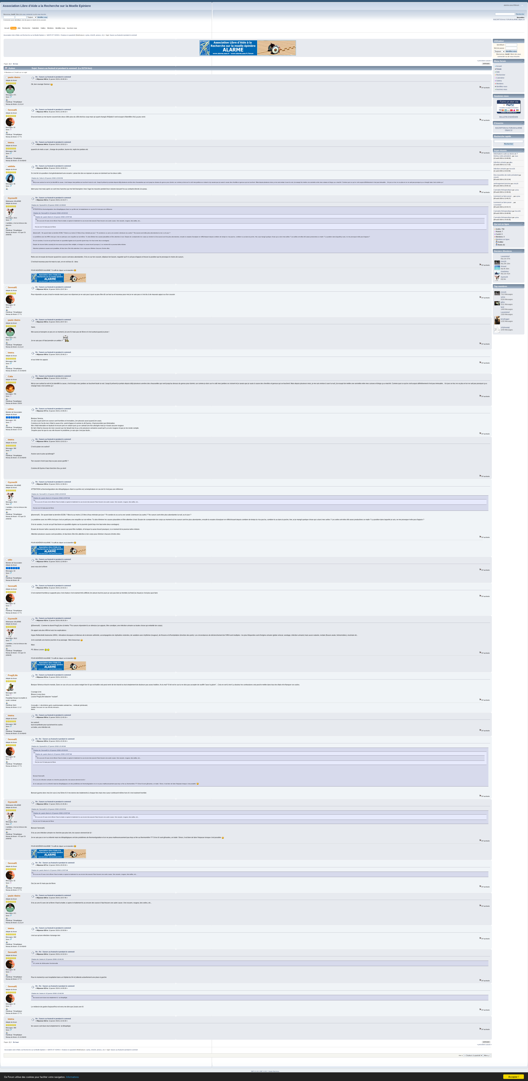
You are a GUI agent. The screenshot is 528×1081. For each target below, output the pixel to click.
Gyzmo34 (12, 198)
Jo (102, 35)
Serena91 (12, 110)
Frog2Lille (13, 675)
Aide (498, 72)
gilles (510, 162)
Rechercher (500, 75)
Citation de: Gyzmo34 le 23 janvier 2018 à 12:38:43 (48, 205)
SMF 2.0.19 (254, 1071)
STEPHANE (505, 328)
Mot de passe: (499, 48)
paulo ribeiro (14, 77)
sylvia (87, 35)
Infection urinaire (500, 162)
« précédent (481, 61)
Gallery (499, 81)
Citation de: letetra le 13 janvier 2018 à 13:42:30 (47, 993)
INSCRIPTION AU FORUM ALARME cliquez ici (509, 19)
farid (502, 307)
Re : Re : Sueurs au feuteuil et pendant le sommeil (54, 739)
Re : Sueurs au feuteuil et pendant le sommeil (53, 77)
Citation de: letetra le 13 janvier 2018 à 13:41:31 (47, 959)
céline (11, 409)
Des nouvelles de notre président (506, 175)
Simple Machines (273, 1071)
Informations (72, 1077)
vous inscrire (41, 14)
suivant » (489, 61)
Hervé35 (512, 169)
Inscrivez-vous (501, 89)
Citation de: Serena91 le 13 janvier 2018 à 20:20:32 (50, 213)
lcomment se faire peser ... (503, 196)
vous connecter (27, 14)
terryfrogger (505, 319)
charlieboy (505, 271)
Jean (516, 156)
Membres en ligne (502, 239)
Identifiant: (500, 45)
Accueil (499, 66)
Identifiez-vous (501, 87)
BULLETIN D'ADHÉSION (508, 117)
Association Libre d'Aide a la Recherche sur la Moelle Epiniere (47, 6)
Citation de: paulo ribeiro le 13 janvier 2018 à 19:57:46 (53, 217)
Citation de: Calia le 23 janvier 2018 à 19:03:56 (47, 178)
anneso (98, 35)
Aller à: (461, 1055)
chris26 (92, 35)
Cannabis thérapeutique (503, 190)
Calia (10, 376)
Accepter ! (513, 1076)
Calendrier (500, 78)
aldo (10, 560)
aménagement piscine (502, 184)
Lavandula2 (497, 205)
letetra (11, 142)
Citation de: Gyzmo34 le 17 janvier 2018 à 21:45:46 (48, 746)
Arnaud (503, 266)
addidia (11, 166)
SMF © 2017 (264, 1071)
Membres (499, 84)
